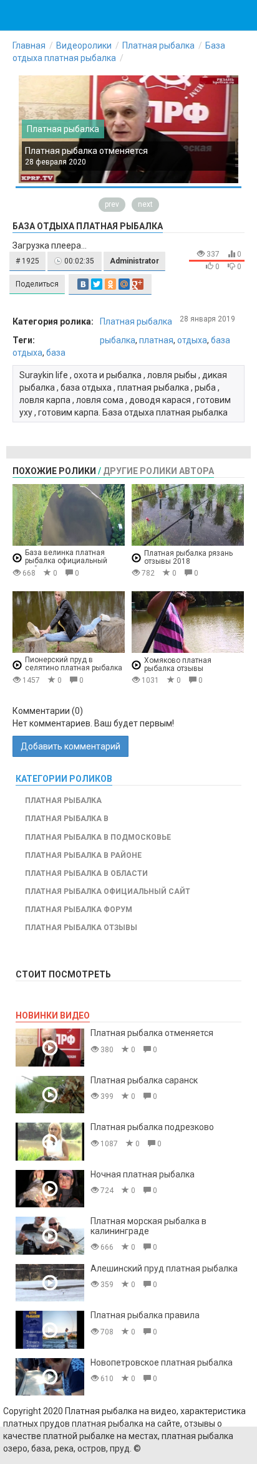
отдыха (192, 340)
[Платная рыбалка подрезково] (50, 1142)
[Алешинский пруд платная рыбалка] (50, 1283)
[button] (27, 261)
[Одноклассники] (110, 284)
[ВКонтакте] (83, 284)
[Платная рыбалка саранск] (50, 1095)
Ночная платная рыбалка (142, 1174)
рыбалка (117, 340)
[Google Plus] (137, 284)
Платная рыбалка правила (145, 1315)
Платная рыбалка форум (78, 909)
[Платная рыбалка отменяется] (50, 1048)
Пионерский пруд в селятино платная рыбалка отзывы (73, 668)
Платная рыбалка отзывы (81, 927)
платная (156, 340)
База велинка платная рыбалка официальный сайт (66, 561)
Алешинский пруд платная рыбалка (164, 1268)
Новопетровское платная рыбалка (161, 1362)
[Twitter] (96, 284)
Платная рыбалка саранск (144, 1080)
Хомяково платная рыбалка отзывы (177, 664)
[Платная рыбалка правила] (50, 1330)
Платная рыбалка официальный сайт (107, 891)
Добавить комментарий (70, 746)
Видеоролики (84, 45)
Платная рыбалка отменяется (86, 151)
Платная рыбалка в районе (83, 855)
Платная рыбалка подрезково (152, 1127)
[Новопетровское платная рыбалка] (50, 1377)
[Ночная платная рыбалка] (50, 1189)
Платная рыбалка (158, 45)
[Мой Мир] (124, 284)
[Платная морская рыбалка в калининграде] (50, 1236)
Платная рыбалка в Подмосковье (98, 837)
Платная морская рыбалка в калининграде (148, 1225)
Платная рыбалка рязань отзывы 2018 (188, 557)
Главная (29, 45)
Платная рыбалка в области (86, 873)
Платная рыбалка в (67, 818)
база (55, 353)
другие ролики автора (158, 471)
